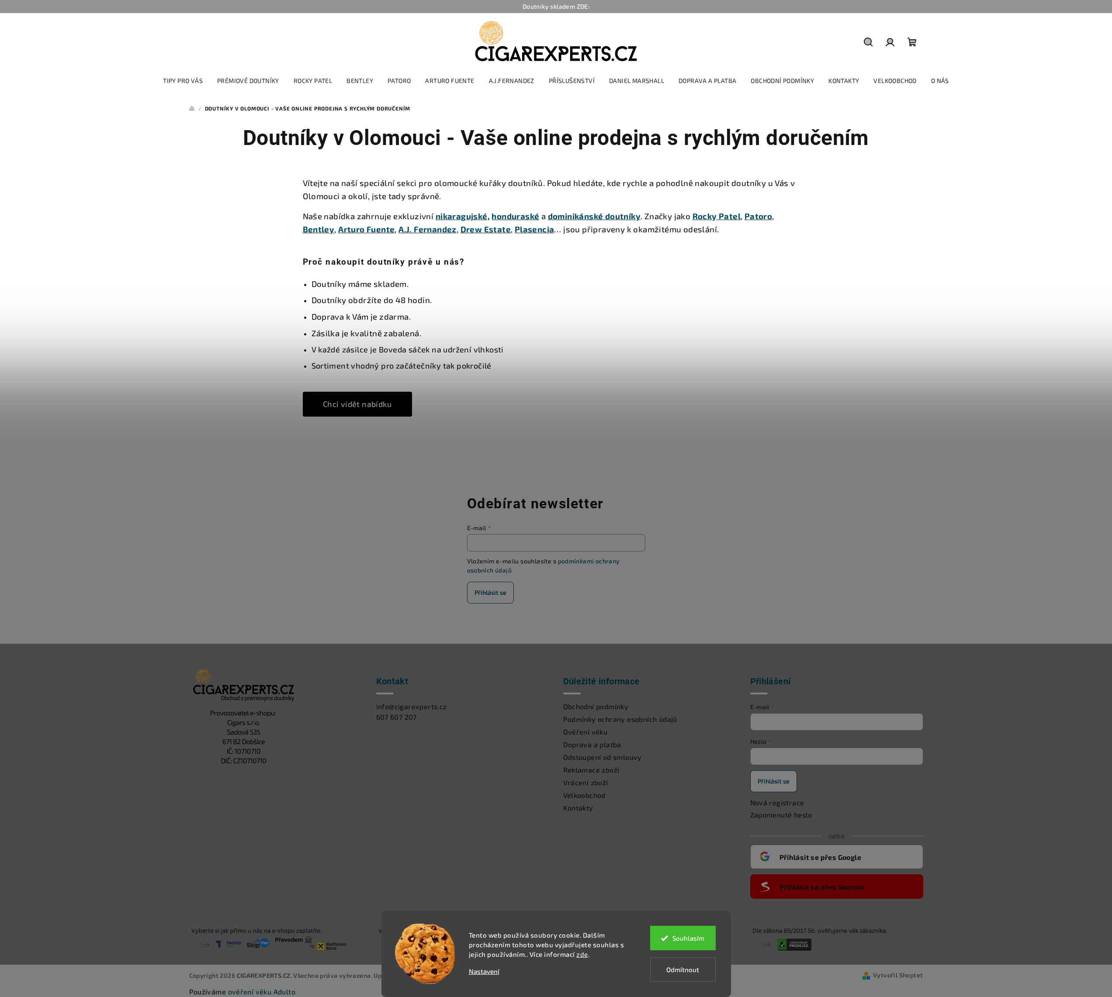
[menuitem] (183, 81)
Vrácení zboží (585, 782)
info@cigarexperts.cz (411, 706)
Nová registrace (777, 802)
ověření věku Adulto (262, 991)
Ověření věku (585, 732)
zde (582, 954)
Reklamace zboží (591, 770)
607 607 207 (396, 717)
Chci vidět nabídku (357, 404)
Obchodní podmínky (596, 706)
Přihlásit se (490, 592)
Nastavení (484, 971)
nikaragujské (462, 216)
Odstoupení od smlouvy (602, 757)
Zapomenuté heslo (781, 815)
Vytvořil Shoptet (898, 975)
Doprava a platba (592, 744)
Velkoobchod (584, 795)
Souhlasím (688, 938)
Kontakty (578, 808)
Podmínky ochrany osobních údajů (620, 719)
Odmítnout (682, 969)
